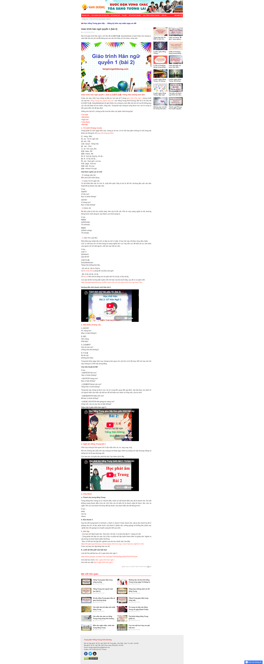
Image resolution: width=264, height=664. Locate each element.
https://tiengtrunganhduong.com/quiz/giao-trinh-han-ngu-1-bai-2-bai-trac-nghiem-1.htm (112, 544)
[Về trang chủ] (132, 7)
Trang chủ (85, 15)
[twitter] (90, 653)
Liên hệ (164, 15)
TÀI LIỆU (124, 15)
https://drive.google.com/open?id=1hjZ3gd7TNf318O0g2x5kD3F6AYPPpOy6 (109, 556)
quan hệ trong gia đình (105, 133)
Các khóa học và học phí (100, 15)
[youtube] (94, 653)
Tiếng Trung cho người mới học (102, 101)
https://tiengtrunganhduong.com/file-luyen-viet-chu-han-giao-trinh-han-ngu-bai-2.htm (111, 282)
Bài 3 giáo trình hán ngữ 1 (103, 562)
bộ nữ (86, 276)
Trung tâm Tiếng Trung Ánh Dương (98, 640)
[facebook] (86, 653)
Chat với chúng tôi (255, 662)
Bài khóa (85, 117)
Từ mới (85, 115)
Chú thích (86, 122)
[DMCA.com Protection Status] (91, 659)
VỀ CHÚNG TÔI (115, 15)
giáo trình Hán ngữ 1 (134, 98)
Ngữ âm (85, 119)
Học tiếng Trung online (151, 15)
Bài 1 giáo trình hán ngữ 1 (105, 560)
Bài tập (85, 124)
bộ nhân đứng (89, 271)
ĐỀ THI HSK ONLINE (135, 15)
